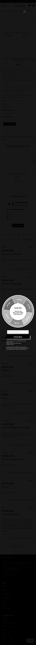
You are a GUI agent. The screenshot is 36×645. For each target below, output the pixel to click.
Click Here (18, 337)
